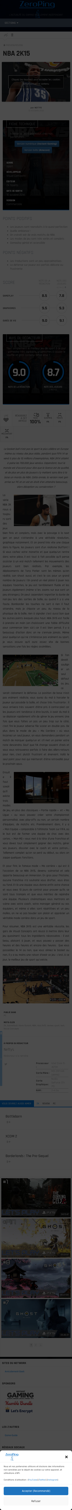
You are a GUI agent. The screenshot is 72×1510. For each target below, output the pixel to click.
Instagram (52, 1479)
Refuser (36, 1501)
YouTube (33, 1479)
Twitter (42, 1479)
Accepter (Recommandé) (36, 1491)
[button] (66, 1457)
